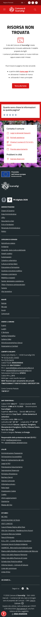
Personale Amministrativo (10, 228)
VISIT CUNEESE (7, 523)
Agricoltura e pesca (8, 243)
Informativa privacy (8, 484)
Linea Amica (5, 571)
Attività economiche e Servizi (11, 342)
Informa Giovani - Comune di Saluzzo (14, 565)
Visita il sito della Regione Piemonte (14, 554)
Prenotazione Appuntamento (11, 467)
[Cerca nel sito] (35, 9)
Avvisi (3, 310)
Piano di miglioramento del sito (12, 460)
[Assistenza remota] (22, 603)
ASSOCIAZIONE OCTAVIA (10, 520)
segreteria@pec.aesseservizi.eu (16, 442)
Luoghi (3, 329)
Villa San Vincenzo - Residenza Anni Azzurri (17, 530)
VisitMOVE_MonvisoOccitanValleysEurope (16, 547)
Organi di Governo (7, 210)
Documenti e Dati (7, 221)
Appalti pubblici (6, 253)
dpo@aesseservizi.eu (13, 440)
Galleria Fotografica (8, 335)
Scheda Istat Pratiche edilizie (11, 561)
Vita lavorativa (6, 291)
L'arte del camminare (9, 568)
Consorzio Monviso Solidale (11, 534)
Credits (3, 494)
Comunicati (5, 313)
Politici (3, 231)
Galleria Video (6, 339)
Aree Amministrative (8, 214)
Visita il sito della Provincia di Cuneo (14, 558)
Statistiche (5, 501)
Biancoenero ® (22, 608)
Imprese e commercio (9, 274)
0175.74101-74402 (11, 357)
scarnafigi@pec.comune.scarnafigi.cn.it (20, 368)
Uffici (3, 217)
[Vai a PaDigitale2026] (14, 199)
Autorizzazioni (6, 257)
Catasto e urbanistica (9, 260)
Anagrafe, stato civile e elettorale (13, 250)
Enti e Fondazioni (7, 224)
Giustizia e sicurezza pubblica (11, 270)
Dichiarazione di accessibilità (11, 456)
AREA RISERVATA (20, 613)
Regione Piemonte (8, 3)
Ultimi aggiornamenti (9, 498)
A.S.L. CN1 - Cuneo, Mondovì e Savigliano (16, 540)
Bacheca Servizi (7, 477)
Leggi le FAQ (5, 463)
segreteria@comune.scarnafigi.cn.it (18, 370)
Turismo (4, 288)
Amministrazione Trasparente (12, 453)
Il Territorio (5, 332)
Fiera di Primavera (7, 537)
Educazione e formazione (10, 267)
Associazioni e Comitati (9, 346)
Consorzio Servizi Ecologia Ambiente (14, 544)
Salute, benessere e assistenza (12, 281)
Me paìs (4, 306)
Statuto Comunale (8, 480)
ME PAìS (4, 516)
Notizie (3, 303)
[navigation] (4, 9)
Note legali (5, 487)
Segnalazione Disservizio (10, 470)
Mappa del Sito (6, 505)
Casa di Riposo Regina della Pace (13, 527)
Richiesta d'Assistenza (9, 473)
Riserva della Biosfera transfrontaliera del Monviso (19, 551)
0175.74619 (9, 360)
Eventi (3, 325)
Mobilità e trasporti (8, 277)
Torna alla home (20, 86)
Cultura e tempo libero (9, 264)
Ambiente (4, 246)
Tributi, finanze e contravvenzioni (13, 284)
